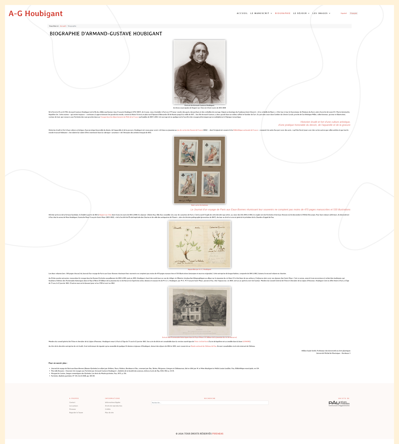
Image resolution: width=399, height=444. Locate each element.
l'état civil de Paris (201, 341)
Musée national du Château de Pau (203, 346)
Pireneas (72, 409)
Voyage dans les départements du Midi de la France (119, 117)
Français (353, 13)
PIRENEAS (217, 433)
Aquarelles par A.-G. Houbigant (199, 269)
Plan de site (109, 413)
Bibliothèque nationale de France (245, 130)
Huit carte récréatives (199, 205)
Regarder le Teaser (76, 413)
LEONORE (246, 341)
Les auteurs (73, 406)
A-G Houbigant (36, 13)
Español (344, 13)
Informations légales (112, 402)
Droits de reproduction (113, 406)
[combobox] (210, 403)
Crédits (107, 409)
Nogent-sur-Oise (105, 215)
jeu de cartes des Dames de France (190, 130)
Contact (72, 402)
